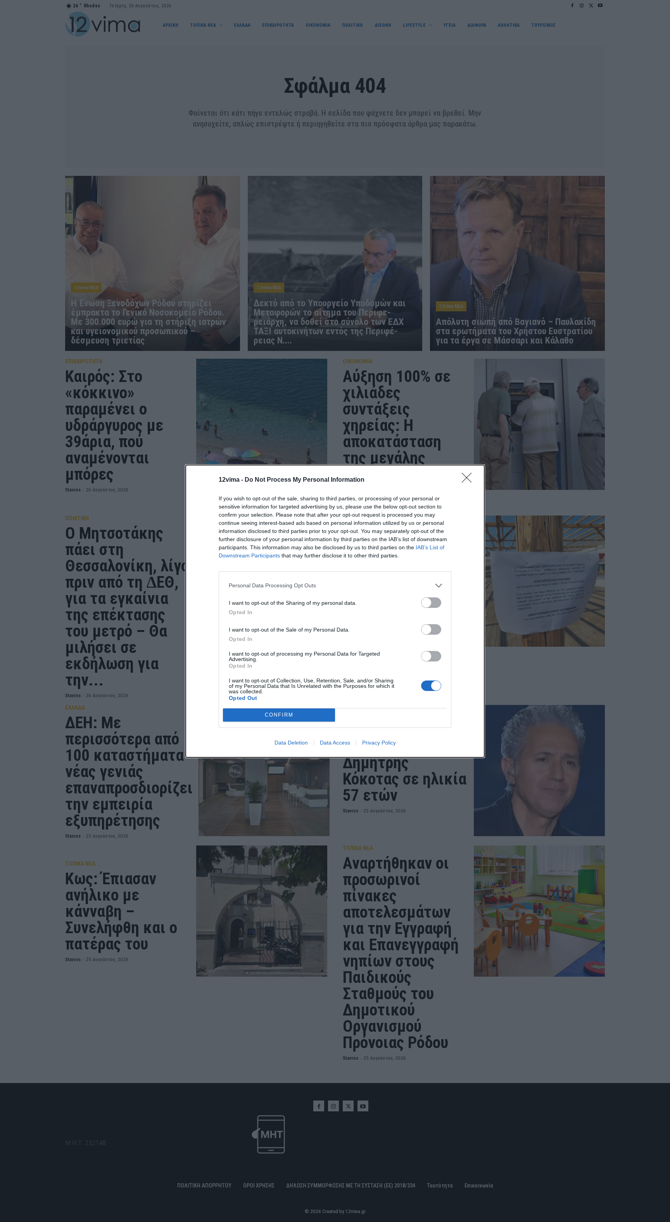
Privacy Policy (379, 742)
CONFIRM (279, 715)
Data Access (335, 742)
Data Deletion (291, 742)
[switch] (431, 602)
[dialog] (335, 611)
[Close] (469, 480)
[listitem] (335, 585)
